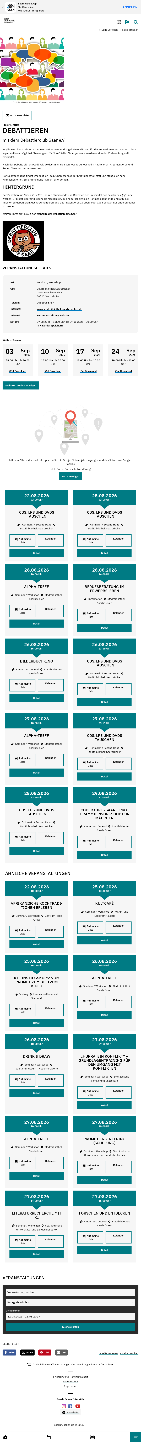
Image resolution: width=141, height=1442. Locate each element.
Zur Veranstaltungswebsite (53, 315)
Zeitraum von (13, 1310)
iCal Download (17, 371)
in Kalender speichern (50, 325)
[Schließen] (3, 7)
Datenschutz (70, 1381)
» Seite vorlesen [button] (108, 29)
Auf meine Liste (19, 115)
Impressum (70, 1386)
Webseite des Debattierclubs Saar (56, 213)
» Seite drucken (129, 29)
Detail (36, 553)
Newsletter (72, 1412)
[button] (125, 21)
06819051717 (45, 302)
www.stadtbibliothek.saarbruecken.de (59, 309)
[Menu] (135, 1437)
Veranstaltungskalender (86, 1364)
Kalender (50, 538)
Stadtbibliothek (41, 1364)
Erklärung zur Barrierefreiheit (70, 1377)
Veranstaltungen (61, 1364)
